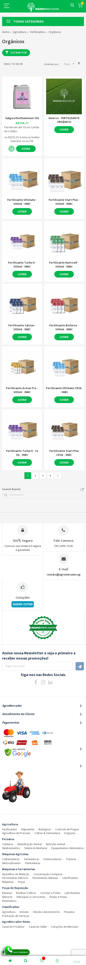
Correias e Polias (50, 893)
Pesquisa (72, 5)
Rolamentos (9, 900)
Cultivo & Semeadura (47, 833)
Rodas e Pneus (58, 897)
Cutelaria (7, 844)
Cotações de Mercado (64, 926)
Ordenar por (51, 64)
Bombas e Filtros (26, 893)
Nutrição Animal (55, 844)
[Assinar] (80, 666)
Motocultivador (11, 863)
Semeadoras (31, 859)
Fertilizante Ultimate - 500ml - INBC (22, 201)
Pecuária (69, 912)
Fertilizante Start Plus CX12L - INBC (64, 453)
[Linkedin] (50, 682)
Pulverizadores (52, 859)
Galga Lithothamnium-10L (22, 118)
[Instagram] (43, 682)
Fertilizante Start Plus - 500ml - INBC (64, 201)
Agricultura (19, 32)
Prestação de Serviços (15, 915)
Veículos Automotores (46, 912)
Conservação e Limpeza (48, 874)
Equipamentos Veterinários (67, 848)
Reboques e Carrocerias (31, 897)
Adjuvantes (27, 829)
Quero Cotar (23, 604)
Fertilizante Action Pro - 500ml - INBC (22, 390)
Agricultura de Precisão (16, 833)
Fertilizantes (37, 32)
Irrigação (69, 833)
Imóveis (24, 912)
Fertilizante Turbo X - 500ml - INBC (22, 264)
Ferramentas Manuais (45, 878)
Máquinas (8, 882)
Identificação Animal (29, 844)
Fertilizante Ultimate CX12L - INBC (64, 390)
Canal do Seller (38, 926)
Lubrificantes (70, 878)
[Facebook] (35, 682)
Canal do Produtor (13, 926)
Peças (21, 882)
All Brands (82, 489)
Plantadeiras (32, 863)
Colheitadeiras (11, 859)
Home (5, 32)
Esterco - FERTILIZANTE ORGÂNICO (64, 120)
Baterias (7, 893)
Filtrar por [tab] (18, 52)
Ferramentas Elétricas (15, 878)
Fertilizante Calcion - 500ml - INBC (22, 327)
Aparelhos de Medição (15, 874)
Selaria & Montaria (35, 848)
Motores (7, 897)
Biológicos (45, 829)
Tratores (71, 859)
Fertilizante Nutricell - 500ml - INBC (64, 264)
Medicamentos (11, 848)
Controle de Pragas (67, 829)
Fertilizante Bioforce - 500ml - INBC (64, 327)
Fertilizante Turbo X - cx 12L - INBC (22, 453)
